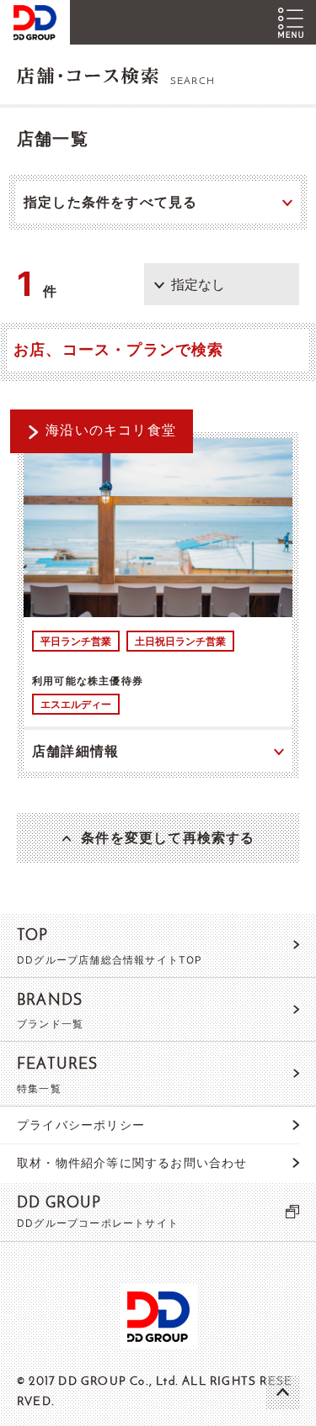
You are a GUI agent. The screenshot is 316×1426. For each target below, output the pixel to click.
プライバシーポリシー (81, 1124)
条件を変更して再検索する (167, 837)
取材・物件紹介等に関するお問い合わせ (132, 1162)
